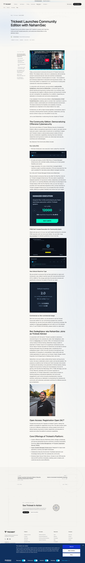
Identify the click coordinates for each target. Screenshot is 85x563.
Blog (17, 7)
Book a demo (25, 512)
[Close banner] (83, 545)
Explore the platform (34, 512)
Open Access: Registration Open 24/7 (21, 75)
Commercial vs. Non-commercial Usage (21, 68)
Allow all (71, 546)
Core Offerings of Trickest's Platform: (20, 78)
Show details (65, 560)
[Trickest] (7, 4)
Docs (4, 7)
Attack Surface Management (44, 443)
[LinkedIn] (7, 539)
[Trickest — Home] (10, 532)
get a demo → (65, 484)
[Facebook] (10, 539)
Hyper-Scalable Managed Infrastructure (41, 447)
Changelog (13, 7)
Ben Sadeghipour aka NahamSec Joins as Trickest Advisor (20, 71)
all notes (19, 484)
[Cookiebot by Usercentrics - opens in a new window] (8, 561)
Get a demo (69, 4)
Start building (76, 4)
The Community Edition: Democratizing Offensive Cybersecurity (21, 55)
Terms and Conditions (41, 324)
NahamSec (38, 341)
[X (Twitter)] (5, 539)
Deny (71, 554)
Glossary (8, 7)
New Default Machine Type (21, 65)
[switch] (36, 561)
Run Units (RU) (20, 58)
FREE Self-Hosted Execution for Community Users (21, 61)
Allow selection (71, 550)
